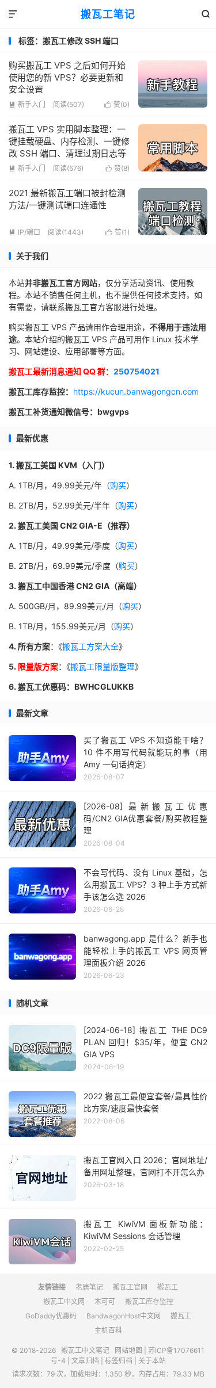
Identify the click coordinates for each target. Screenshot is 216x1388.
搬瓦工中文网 (64, 1301)
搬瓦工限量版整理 (102, 666)
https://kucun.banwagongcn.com (136, 391)
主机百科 (108, 1330)
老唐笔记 (89, 1287)
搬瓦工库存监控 (149, 1301)
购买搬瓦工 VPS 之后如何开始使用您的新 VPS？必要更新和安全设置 (67, 77)
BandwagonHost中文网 (123, 1315)
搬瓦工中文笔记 (85, 1350)
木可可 (104, 1301)
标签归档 (118, 1360)
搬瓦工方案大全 (90, 646)
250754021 (136, 371)
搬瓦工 (167, 1287)
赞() (117, 104)
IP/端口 (24, 232)
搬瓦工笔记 (108, 14)
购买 (118, 485)
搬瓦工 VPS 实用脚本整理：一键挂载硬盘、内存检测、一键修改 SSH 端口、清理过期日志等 (69, 141)
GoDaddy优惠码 (51, 1315)
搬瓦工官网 (130, 1287)
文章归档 (85, 1360)
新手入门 (27, 104)
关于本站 (152, 1360)
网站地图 (128, 1350)
